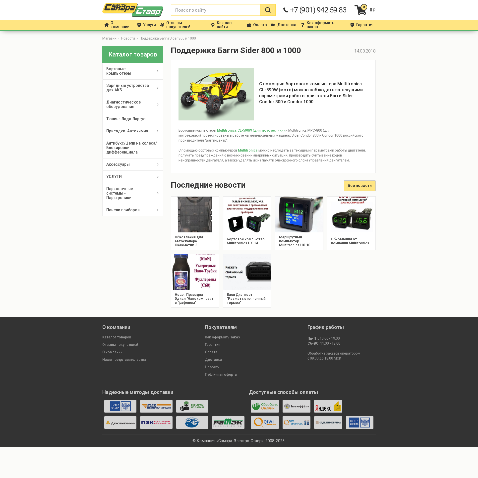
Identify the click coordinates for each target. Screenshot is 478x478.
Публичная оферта (221, 374)
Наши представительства (124, 360)
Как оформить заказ (222, 337)
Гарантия (212, 345)
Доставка (213, 360)
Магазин (109, 38)
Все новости (360, 185)
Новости (128, 38)
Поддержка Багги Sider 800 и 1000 (168, 38)
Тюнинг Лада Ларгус (125, 118)
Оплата (211, 352)
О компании (112, 352)
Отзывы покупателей (120, 345)
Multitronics (248, 150)
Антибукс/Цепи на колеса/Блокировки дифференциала (131, 148)
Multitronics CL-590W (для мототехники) (251, 130)
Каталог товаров (116, 337)
